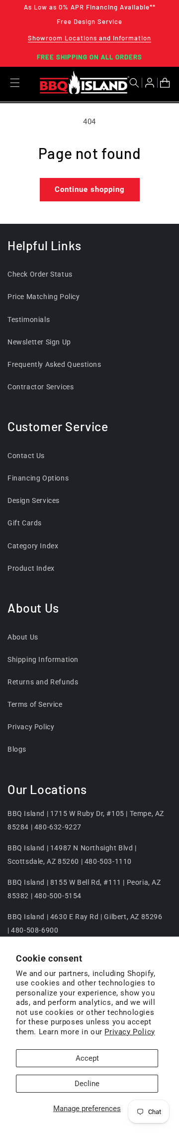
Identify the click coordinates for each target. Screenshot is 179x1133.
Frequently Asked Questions (54, 364)
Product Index (31, 568)
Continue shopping (90, 189)
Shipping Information (43, 659)
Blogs (16, 749)
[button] (135, 83)
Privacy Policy (129, 1031)
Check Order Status (40, 274)
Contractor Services (40, 387)
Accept (87, 1058)
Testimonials (28, 320)
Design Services (33, 500)
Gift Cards (24, 523)
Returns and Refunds (42, 682)
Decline (87, 1083)
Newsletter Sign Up (39, 342)
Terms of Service (35, 704)
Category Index (32, 546)
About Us (22, 637)
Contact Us (26, 456)
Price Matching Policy (43, 297)
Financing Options (38, 478)
